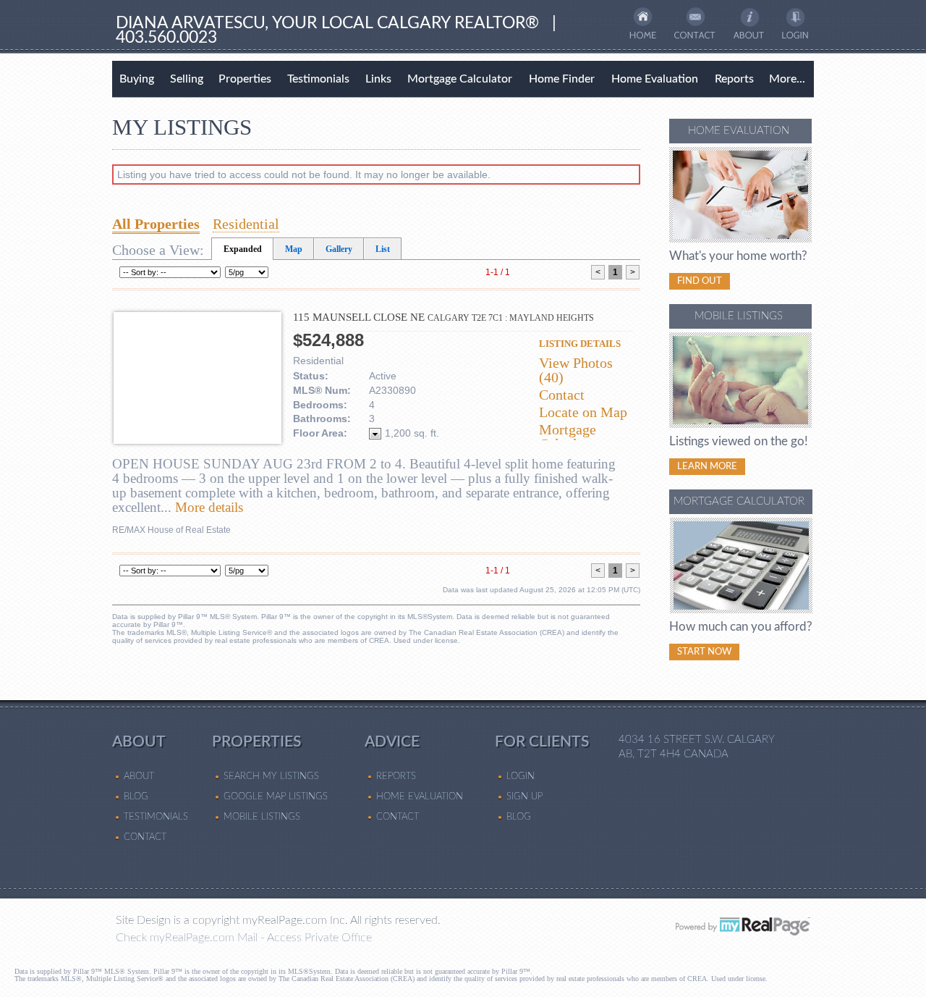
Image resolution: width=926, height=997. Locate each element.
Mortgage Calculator (459, 79)
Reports (734, 79)
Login (520, 776)
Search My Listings (271, 776)
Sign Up (524, 796)
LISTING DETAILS (580, 343)
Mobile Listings (262, 817)
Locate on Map (583, 412)
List (382, 249)
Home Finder (562, 79)
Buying (136, 79)
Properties (244, 79)
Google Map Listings (276, 796)
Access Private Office (319, 937)
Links (378, 79)
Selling (186, 79)
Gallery (339, 249)
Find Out (699, 281)
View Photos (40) (576, 370)
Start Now (704, 652)
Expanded (243, 249)
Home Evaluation (654, 79)
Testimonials (318, 79)
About (139, 776)
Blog (136, 796)
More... (787, 79)
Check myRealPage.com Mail (187, 937)
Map (293, 249)
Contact (562, 395)
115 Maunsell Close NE (443, 317)
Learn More (707, 466)
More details (209, 507)
